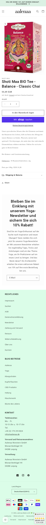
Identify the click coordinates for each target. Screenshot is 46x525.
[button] (3, 11)
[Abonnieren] (36, 278)
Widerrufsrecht (19, 516)
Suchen (8, 306)
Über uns (8, 345)
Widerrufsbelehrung (13, 339)
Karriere (8, 350)
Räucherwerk (10, 398)
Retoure (8, 334)
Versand (11, 95)
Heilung (8, 393)
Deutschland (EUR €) (22, 491)
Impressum (9, 301)
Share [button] (7, 183)
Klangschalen (10, 376)
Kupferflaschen (11, 382)
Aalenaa (8, 365)
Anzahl (4, 99)
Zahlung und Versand (14, 328)
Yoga (7, 371)
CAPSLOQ (7, 516)
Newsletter (9, 323)
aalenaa (20, 513)
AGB (7, 312)
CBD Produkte (10, 387)
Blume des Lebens (12, 404)
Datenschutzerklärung (14, 317)
